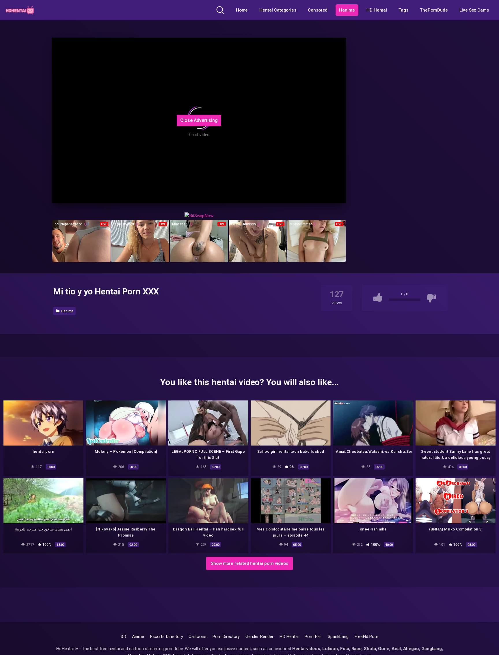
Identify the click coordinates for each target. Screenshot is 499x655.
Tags (403, 10)
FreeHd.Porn (366, 636)
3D (123, 636)
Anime (138, 636)
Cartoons (197, 636)
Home (242, 10)
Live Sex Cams (474, 10)
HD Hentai (376, 10)
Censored (317, 10)
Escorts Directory (166, 636)
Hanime (347, 10)
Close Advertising (199, 120)
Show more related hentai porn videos (249, 563)
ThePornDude (434, 10)
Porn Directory (226, 636)
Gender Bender (259, 636)
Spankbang (338, 636)
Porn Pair (313, 636)
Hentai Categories (277, 10)
